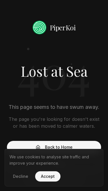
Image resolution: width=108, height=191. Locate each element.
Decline (20, 176)
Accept (48, 176)
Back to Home (59, 147)
